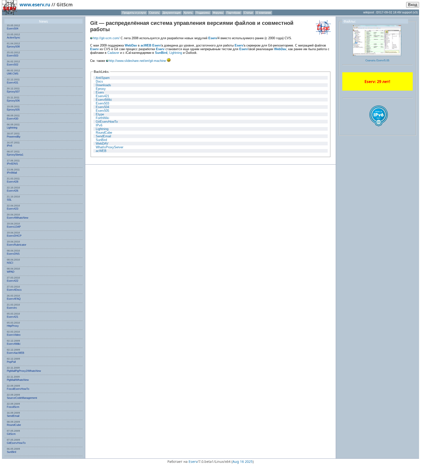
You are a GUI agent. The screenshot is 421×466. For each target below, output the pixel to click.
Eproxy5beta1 (15, 154)
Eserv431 (12, 82)
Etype (100, 114)
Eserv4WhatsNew (17, 217)
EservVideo (13, 334)
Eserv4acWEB (15, 352)
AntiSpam (103, 78)
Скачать (154, 12)
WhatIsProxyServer (109, 147)
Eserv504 (12, 28)
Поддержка (203, 12)
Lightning (12, 127)
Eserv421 (12, 316)
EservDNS (13, 253)
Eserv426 (12, 190)
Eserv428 (12, 181)
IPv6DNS (12, 163)
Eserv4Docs (14, 289)
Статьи (248, 12)
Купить (188, 12)
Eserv (212, 38)
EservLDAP (14, 226)
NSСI (10, 262)
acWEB (146, 45)
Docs (99, 81)
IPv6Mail (12, 172)
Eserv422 (12, 280)
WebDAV (102, 143)
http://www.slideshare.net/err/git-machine (137, 61)
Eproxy (101, 89)
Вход (412, 5)
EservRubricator (16, 244)
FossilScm (13, 406)
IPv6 (9, 145)
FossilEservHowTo (18, 388)
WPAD (10, 271)
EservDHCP (14, 235)
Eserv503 (12, 55)
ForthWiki (102, 118)
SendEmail (13, 415)
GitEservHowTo (16, 442)
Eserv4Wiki (13, 343)
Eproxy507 (13, 91)
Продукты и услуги (134, 12)
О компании (263, 12)
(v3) (415, 12)
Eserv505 (102, 110)
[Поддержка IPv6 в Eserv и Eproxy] (378, 130)
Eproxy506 (13, 100)
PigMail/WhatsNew (18, 379)
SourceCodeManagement (22, 397)
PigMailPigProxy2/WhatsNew (24, 370)
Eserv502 (12, 64)
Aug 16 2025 (242, 461)
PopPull (11, 361)
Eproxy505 (13, 109)
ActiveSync (13, 37)
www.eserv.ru (34, 4)
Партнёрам (233, 12)
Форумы (218, 12)
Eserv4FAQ (14, 298)
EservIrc (12, 307)
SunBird (11, 451)
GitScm (11, 433)
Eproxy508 (13, 46)
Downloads (103, 85)
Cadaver (113, 53)
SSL (9, 199)
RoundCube (14, 424)
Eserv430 (12, 118)
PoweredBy (13, 136)
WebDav (131, 45)
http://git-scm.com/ (106, 38)
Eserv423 (12, 208)
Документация (172, 12)
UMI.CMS (12, 73)
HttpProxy (13, 325)
